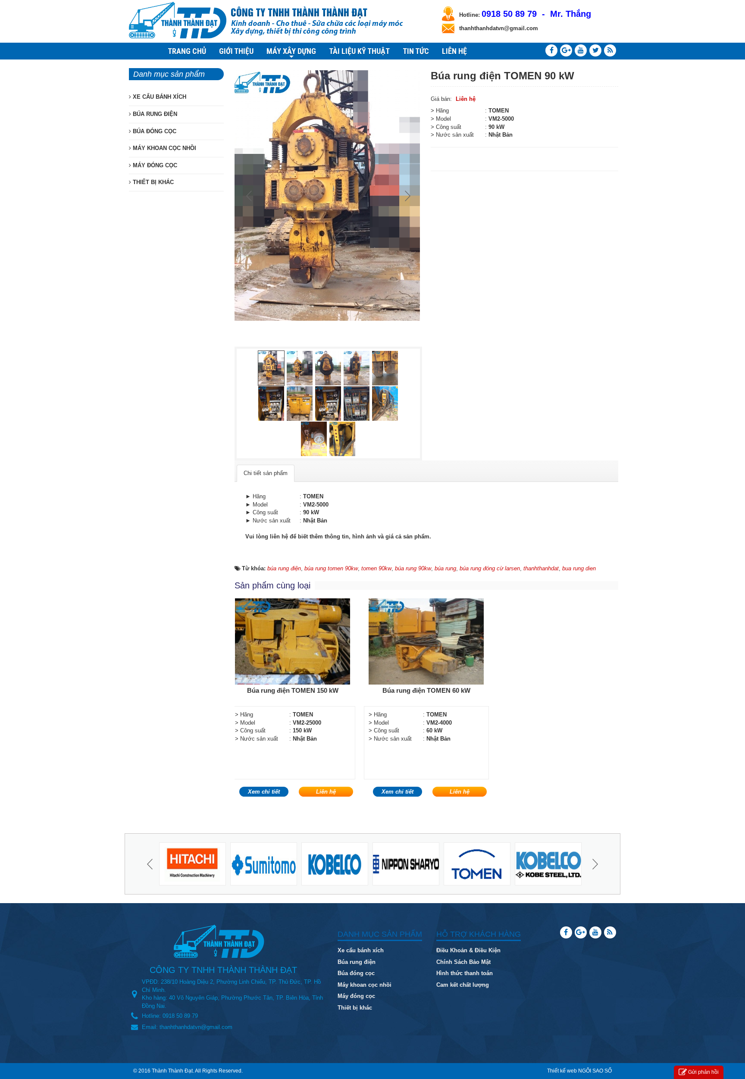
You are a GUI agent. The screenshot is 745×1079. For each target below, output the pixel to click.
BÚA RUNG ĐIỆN (154, 114)
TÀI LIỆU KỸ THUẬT (359, 51)
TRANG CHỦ (187, 51)
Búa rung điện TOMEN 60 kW (426, 690)
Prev (250, 196)
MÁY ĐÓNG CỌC (154, 165)
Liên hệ (466, 99)
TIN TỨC (416, 51)
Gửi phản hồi (703, 1072)
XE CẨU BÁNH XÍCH (158, 97)
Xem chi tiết (264, 791)
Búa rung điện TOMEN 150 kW (292, 690)
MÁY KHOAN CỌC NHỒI (163, 148)
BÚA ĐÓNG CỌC (153, 131)
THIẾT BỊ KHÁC (152, 182)
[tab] (265, 473)
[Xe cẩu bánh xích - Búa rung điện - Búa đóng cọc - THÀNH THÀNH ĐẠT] (177, 19)
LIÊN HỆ (454, 51)
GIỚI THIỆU (236, 51)
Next (406, 196)
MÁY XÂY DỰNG (291, 52)
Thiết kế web (562, 1071)
